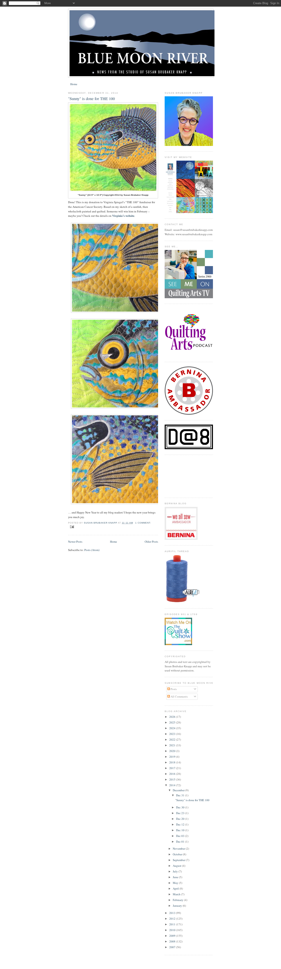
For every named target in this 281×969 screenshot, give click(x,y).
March (177, 894)
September (179, 860)
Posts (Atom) (91, 550)
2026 (172, 717)
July (175, 871)
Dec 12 (180, 824)
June (176, 877)
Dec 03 (180, 836)
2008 (172, 941)
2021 (172, 745)
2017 (172, 768)
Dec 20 (180, 819)
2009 (172, 936)
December (179, 790)
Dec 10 (180, 830)
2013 (172, 913)
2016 (172, 774)
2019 (172, 757)
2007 (172, 947)
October (178, 854)
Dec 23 (180, 813)
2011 (172, 924)
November (179, 849)
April (176, 888)
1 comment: (143, 523)
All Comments (179, 696)
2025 (172, 722)
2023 (172, 734)
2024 (172, 728)
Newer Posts (75, 542)
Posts (173, 689)
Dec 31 (180, 795)
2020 (172, 751)
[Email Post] (72, 526)
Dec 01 (180, 841)
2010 (172, 930)
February (178, 900)
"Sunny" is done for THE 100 (91, 98)
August (177, 866)
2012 (172, 919)
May (176, 883)
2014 (172, 785)
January (178, 906)
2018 (172, 762)
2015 (172, 779)
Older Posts (151, 542)
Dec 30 (180, 807)
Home (73, 84)
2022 (172, 739)
